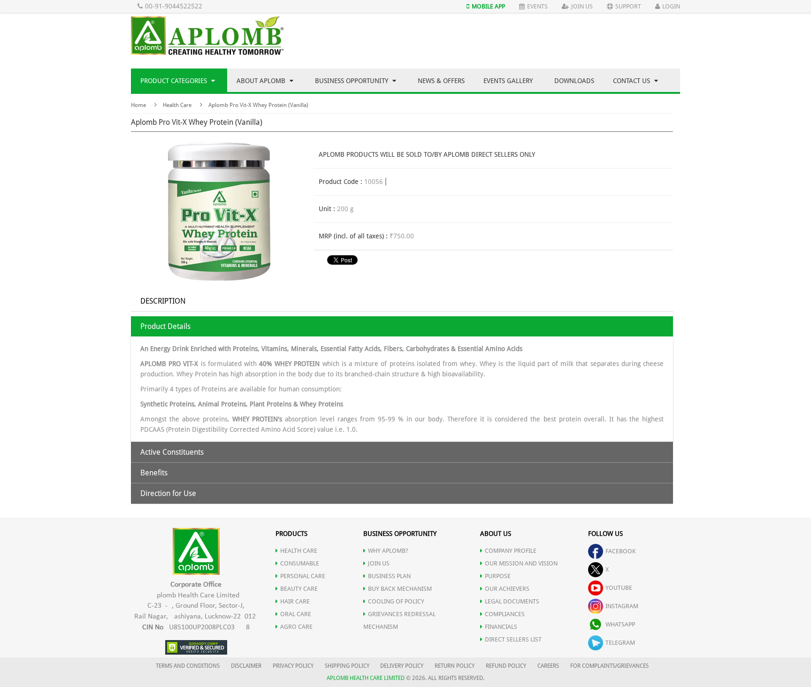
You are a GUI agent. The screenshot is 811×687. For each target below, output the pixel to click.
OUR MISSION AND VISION (521, 563)
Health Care (177, 105)
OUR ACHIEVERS (507, 588)
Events (537, 6)
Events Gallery (508, 80)
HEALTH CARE (298, 550)
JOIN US (379, 563)
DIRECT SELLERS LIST (513, 639)
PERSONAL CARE (302, 576)
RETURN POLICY (454, 666)
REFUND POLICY (506, 666)
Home (138, 105)
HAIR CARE (295, 601)
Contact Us (632, 80)
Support (628, 6)
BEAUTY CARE (299, 588)
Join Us (582, 6)
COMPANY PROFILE (510, 550)
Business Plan (389, 576)
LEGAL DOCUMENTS (512, 601)
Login (671, 6)
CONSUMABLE (299, 563)
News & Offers (441, 80)
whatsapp (620, 624)
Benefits (154, 472)
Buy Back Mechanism (400, 588)
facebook (620, 551)
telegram (620, 642)
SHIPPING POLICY (348, 666)
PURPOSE (498, 576)
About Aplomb (262, 80)
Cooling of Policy (396, 601)
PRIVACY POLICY (293, 666)
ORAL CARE (295, 614)
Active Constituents (172, 452)
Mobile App (488, 6)
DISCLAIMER (246, 666)
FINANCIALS (501, 626)
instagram (621, 606)
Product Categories (174, 80)
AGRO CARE (296, 626)
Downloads (574, 80)
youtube (618, 587)
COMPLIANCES (505, 614)
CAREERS (548, 666)
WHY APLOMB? (388, 550)
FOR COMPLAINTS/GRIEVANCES (609, 666)
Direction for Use (168, 493)
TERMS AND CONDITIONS (188, 666)
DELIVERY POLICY (401, 666)
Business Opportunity (352, 80)
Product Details (165, 326)
